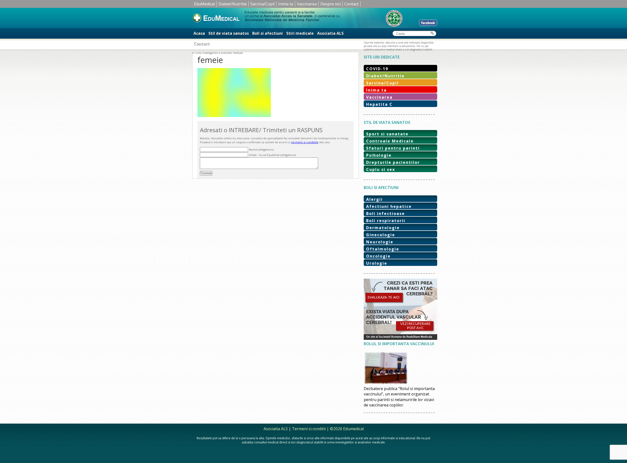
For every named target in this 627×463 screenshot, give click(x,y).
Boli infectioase (385, 213)
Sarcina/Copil (262, 4)
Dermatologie (383, 227)
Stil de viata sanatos (228, 33)
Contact (351, 4)
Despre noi (330, 4)
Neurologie (379, 242)
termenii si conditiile (304, 142)
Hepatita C (379, 104)
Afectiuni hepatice (389, 206)
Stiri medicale (300, 33)
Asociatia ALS (330, 33)
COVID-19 (377, 68)
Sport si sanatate (387, 134)
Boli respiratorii (385, 220)
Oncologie (378, 256)
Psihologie (379, 155)
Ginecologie (380, 234)
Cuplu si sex (380, 169)
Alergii (374, 199)
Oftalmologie (382, 249)
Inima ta (285, 4)
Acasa (199, 33)
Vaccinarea (307, 4)
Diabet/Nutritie (232, 4)
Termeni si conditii (309, 428)
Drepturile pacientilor (393, 162)
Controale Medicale (390, 141)
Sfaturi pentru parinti (393, 148)
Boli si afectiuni (267, 33)
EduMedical (204, 4)
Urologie (376, 263)
